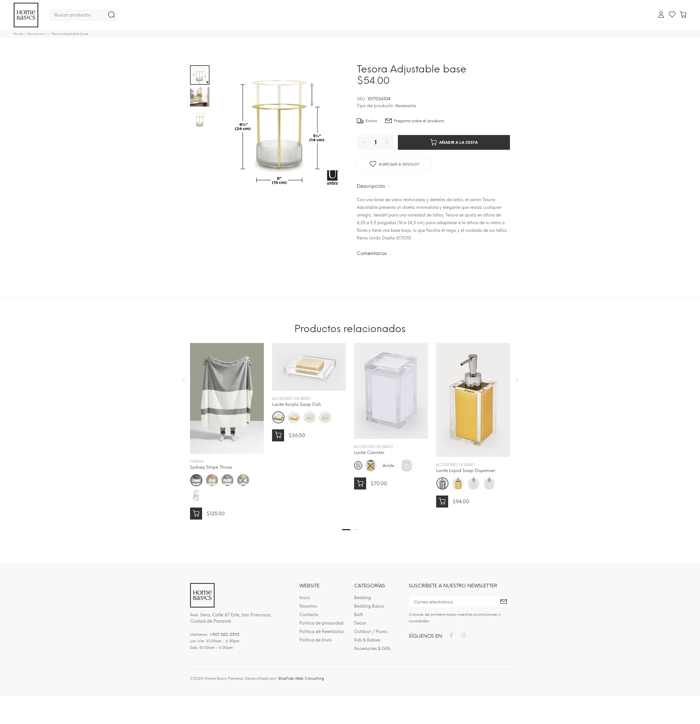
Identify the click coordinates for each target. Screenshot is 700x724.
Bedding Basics (369, 606)
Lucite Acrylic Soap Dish (296, 404)
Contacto (308, 614)
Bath (358, 614)
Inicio (304, 597)
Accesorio (405, 105)
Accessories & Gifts (372, 648)
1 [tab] (346, 529)
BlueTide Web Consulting (301, 678)
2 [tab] (356, 529)
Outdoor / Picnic (370, 631)
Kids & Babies (367, 640)
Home (18, 34)
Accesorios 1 (37, 34)
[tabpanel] (227, 426)
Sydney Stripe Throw (211, 467)
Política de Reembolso (321, 631)
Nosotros (308, 606)
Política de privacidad (321, 623)
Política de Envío (315, 640)
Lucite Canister (369, 452)
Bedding (362, 597)
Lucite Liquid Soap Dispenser (465, 470)
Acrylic (389, 466)
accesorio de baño (291, 399)
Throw (197, 461)
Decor (360, 623)
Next (516, 379)
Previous (184, 379)
